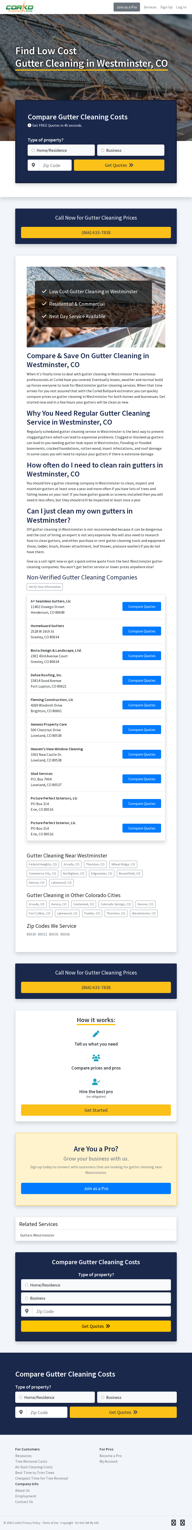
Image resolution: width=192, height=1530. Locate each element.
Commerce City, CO (42, 873)
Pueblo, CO (92, 913)
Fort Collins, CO (39, 913)
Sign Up (166, 7)
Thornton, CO (95, 864)
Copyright (66, 1523)
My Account (109, 1461)
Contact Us (24, 1501)
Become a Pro (111, 1455)
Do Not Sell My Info (87, 1523)
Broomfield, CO (129, 873)
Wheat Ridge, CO (123, 864)
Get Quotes (116, 165)
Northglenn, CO (73, 873)
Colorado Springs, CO (116, 904)
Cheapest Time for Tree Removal (41, 1478)
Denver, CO (36, 882)
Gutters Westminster (37, 1235)
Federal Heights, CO (43, 864)
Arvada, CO (71, 864)
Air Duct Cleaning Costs (34, 1467)
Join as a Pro (127, 7)
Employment (26, 1496)
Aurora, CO (58, 904)
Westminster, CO (144, 913)
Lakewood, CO (61, 882)
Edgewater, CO (101, 873)
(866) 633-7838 (96, 232)
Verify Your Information (45, 587)
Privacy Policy (31, 1523)
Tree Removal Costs (31, 1461)
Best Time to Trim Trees (34, 1472)
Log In (181, 7)
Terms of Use (50, 1523)
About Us (22, 1490)
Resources (23, 1455)
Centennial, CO (83, 904)
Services (150, 7)
